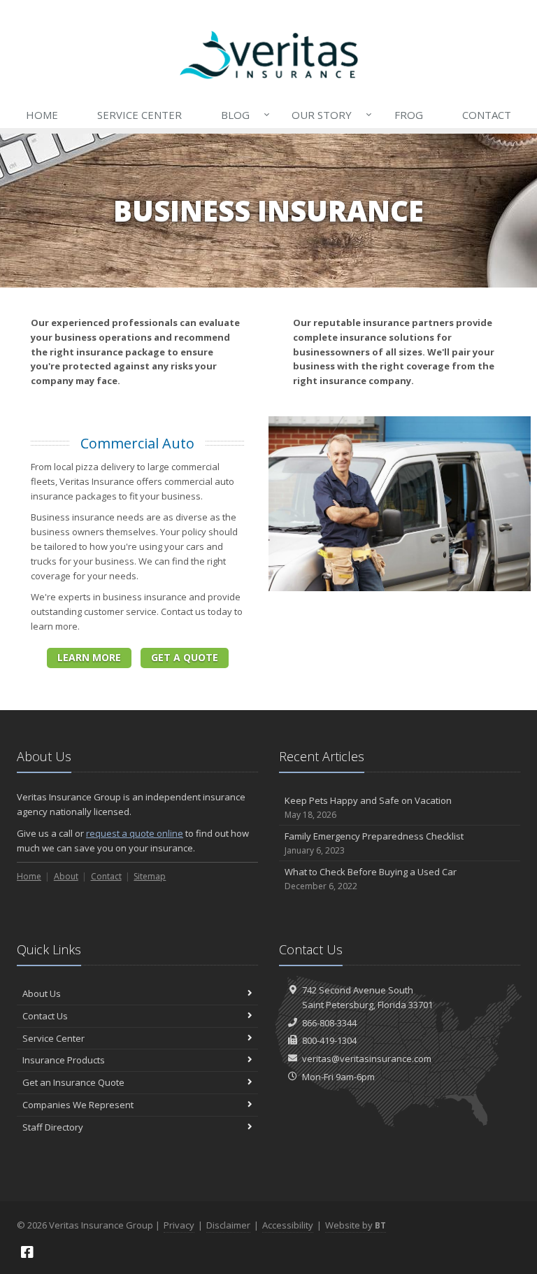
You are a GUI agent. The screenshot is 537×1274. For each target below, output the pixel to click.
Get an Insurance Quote (73, 1082)
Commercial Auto (137, 443)
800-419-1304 (329, 1040)
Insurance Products (63, 1060)
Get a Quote (184, 657)
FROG (408, 115)
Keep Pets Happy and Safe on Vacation (368, 807)
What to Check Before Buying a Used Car (371, 878)
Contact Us (45, 1016)
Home (42, 115)
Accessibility (287, 1225)
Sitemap (150, 876)
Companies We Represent (78, 1104)
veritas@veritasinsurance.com (366, 1058)
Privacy (179, 1225)
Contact (486, 115)
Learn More (89, 657)
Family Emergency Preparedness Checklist (374, 843)
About (66, 876)
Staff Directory (52, 1127)
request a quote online (134, 833)
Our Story (328, 114)
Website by (355, 1225)
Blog (242, 114)
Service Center (139, 115)
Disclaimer (228, 1225)
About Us (41, 993)
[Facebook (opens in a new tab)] (27, 1252)
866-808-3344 (329, 1023)
